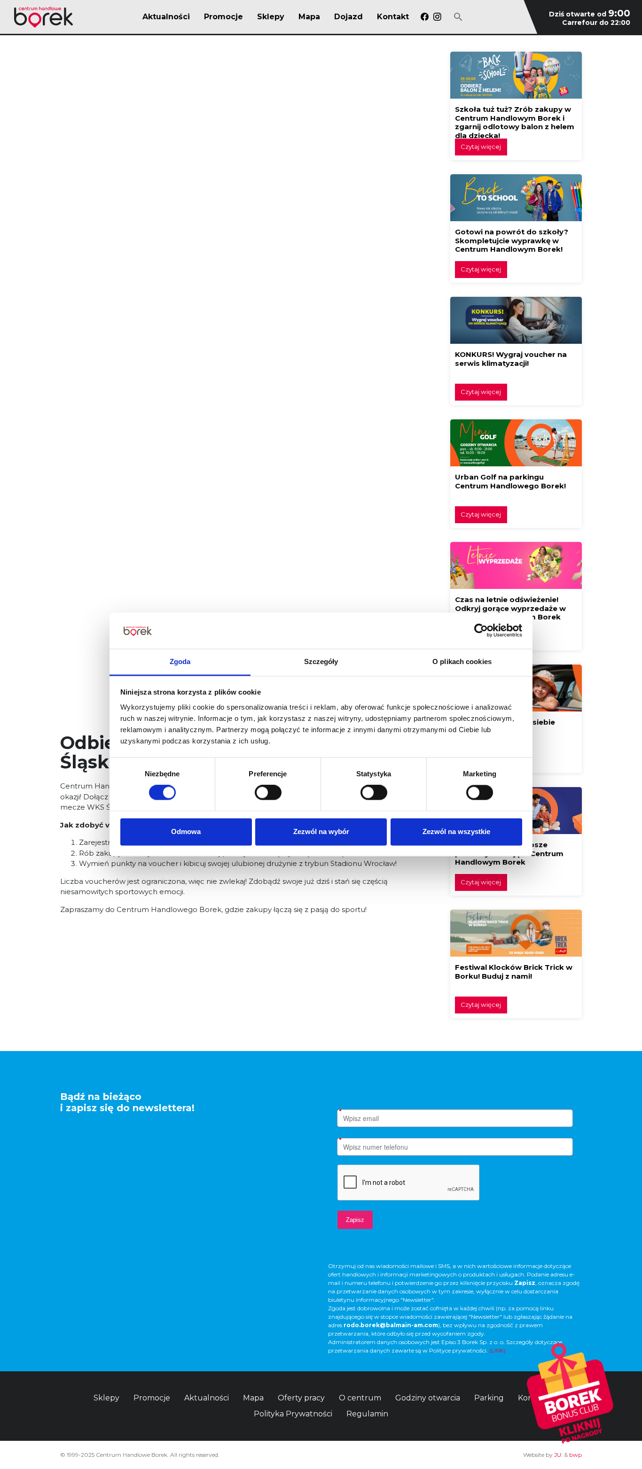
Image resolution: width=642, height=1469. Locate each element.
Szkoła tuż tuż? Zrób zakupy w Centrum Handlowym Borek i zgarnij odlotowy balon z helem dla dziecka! (514, 122)
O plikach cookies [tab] (462, 661)
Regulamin (367, 1413)
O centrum (360, 1397)
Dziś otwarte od (589, 14)
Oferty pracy (301, 1397)
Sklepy (270, 17)
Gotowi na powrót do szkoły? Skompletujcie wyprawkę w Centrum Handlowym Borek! (511, 240)
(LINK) (497, 1350)
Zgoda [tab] (180, 661)
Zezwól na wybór (321, 831)
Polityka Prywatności (293, 1413)
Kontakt (393, 17)
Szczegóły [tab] (321, 661)
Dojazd (348, 17)
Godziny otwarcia (427, 1397)
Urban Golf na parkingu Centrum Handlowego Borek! (510, 481)
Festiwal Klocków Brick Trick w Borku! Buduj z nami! (513, 972)
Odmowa (186, 831)
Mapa (309, 17)
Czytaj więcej (481, 146)
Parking (489, 1397)
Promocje (223, 17)
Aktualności (166, 17)
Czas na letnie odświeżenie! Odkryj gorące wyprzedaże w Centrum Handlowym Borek (510, 608)
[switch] (268, 792)
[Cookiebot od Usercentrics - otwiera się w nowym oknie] (481, 631)
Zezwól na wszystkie (456, 831)
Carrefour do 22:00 (596, 22)
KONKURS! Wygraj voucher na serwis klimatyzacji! (511, 359)
